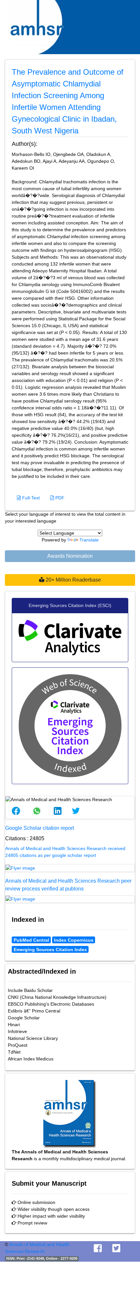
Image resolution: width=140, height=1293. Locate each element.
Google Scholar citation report (39, 828)
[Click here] (70, 868)
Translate (89, 539)
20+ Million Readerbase (72, 580)
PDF (59, 497)
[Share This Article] (16, 811)
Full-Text (30, 497)
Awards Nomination (70, 556)
